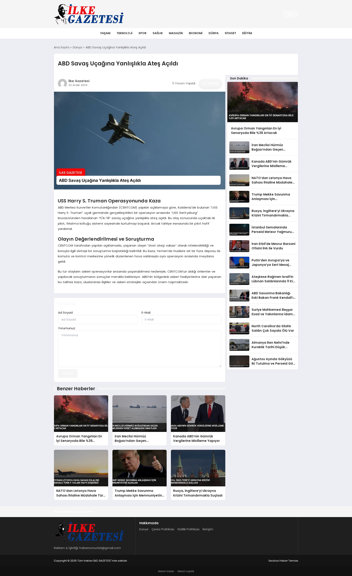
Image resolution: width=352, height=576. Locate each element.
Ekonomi (195, 33)
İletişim (207, 529)
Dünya (214, 33)
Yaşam (105, 33)
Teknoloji (124, 33)
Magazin (176, 33)
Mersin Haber (166, 571)
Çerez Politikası (163, 529)
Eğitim (247, 33)
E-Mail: (146, 312)
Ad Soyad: (65, 312)
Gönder (68, 373)
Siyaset (230, 33)
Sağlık (158, 33)
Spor (142, 33)
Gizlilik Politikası (188, 529)
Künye (143, 529)
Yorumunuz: (67, 328)
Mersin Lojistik (186, 571)
